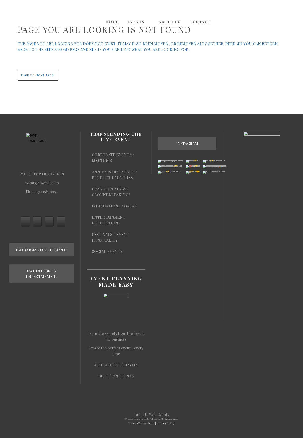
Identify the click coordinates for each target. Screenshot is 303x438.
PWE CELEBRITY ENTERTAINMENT (42, 273)
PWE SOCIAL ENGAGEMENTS (42, 249)
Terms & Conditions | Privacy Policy (151, 423)
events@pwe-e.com (42, 182)
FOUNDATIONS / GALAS (114, 205)
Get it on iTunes (116, 376)
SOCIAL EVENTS (107, 251)
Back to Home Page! (38, 75)
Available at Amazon (116, 364)
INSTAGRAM (187, 143)
